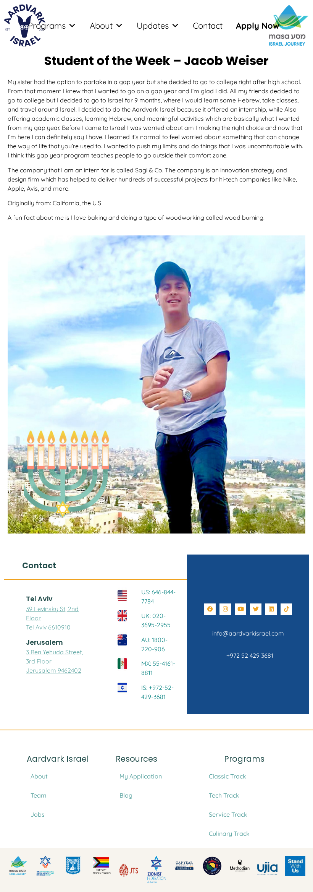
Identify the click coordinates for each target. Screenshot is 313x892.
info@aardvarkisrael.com (248, 633)
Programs (47, 25)
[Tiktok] (286, 609)
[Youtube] (240, 609)
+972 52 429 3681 (248, 655)
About (101, 25)
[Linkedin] (271, 609)
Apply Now (257, 25)
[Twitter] (255, 609)
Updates (153, 25)
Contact (208, 25)
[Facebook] (210, 609)
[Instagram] (225, 609)
